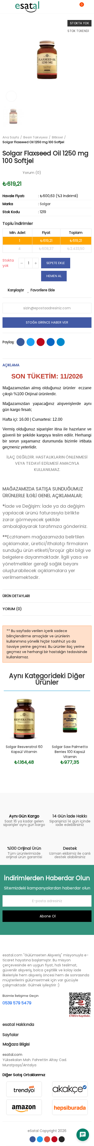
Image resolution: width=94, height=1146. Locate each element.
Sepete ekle (55, 263)
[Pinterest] (54, 1139)
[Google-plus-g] (47, 1139)
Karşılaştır (16, 290)
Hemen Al (53, 276)
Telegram (61, 342)
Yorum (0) (12, 608)
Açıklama (11, 365)
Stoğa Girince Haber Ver (47, 322)
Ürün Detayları (16, 595)
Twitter (31, 342)
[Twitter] (40, 1139)
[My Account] (88, 6)
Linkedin (51, 342)
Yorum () (32, 172)
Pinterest (41, 342)
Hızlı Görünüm (33, 726)
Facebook (21, 342)
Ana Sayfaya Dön (88, 139)
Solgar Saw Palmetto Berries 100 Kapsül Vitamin (70, 751)
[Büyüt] (11, 96)
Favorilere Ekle (43, 290)
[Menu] (5, 6)
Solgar (45, 203)
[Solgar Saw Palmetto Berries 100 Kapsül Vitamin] (70, 719)
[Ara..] (70, 6)
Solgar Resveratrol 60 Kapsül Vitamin (24, 749)
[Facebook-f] (33, 1139)
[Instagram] (62, 1139)
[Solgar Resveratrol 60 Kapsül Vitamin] (24, 719)
